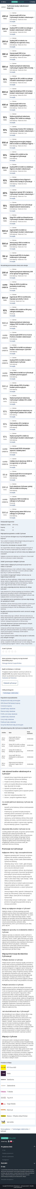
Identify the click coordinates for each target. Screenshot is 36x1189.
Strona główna (5, 1129)
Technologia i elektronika (10, 693)
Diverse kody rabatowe (8, 711)
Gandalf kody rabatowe (8, 709)
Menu (4, 2)
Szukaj (33, 2)
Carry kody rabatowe (7, 719)
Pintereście (13, 678)
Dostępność (5, 1160)
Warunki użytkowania (8, 1156)
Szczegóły (12, 21)
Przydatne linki (6, 1147)
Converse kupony (6, 706)
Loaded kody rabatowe (8, 717)
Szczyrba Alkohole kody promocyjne (12, 725)
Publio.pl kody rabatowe (8, 722)
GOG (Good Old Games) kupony (10, 703)
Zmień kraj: (4, 1141)
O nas (3, 1150)
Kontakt (4, 1163)
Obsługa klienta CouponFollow (11, 663)
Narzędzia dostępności (7, 1179)
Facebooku (5, 678)
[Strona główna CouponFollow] (17, 2)
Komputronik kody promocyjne (10, 700)
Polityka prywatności (7, 1153)
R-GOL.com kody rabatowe (9, 714)
